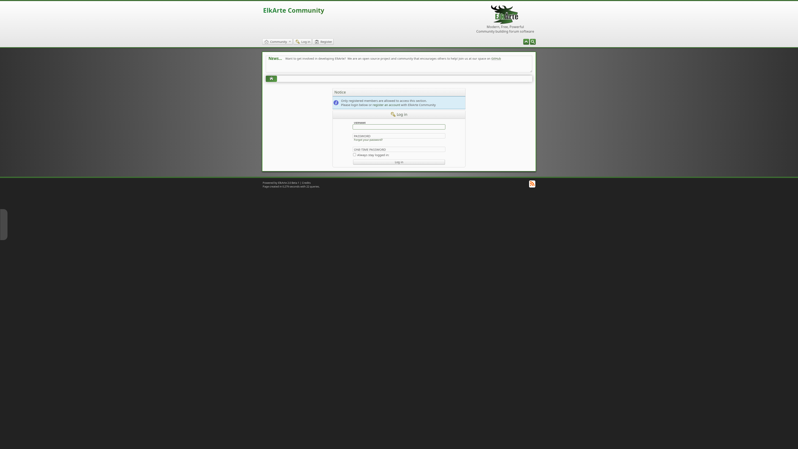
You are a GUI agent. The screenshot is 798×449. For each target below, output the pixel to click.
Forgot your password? (368, 140)
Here (333, 68)
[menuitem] (533, 42)
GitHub (496, 58)
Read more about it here (285, 68)
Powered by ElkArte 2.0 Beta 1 (281, 183)
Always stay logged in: (373, 155)
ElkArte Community (293, 10)
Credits (306, 183)
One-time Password (370, 149)
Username (360, 122)
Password (362, 136)
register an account (386, 105)
